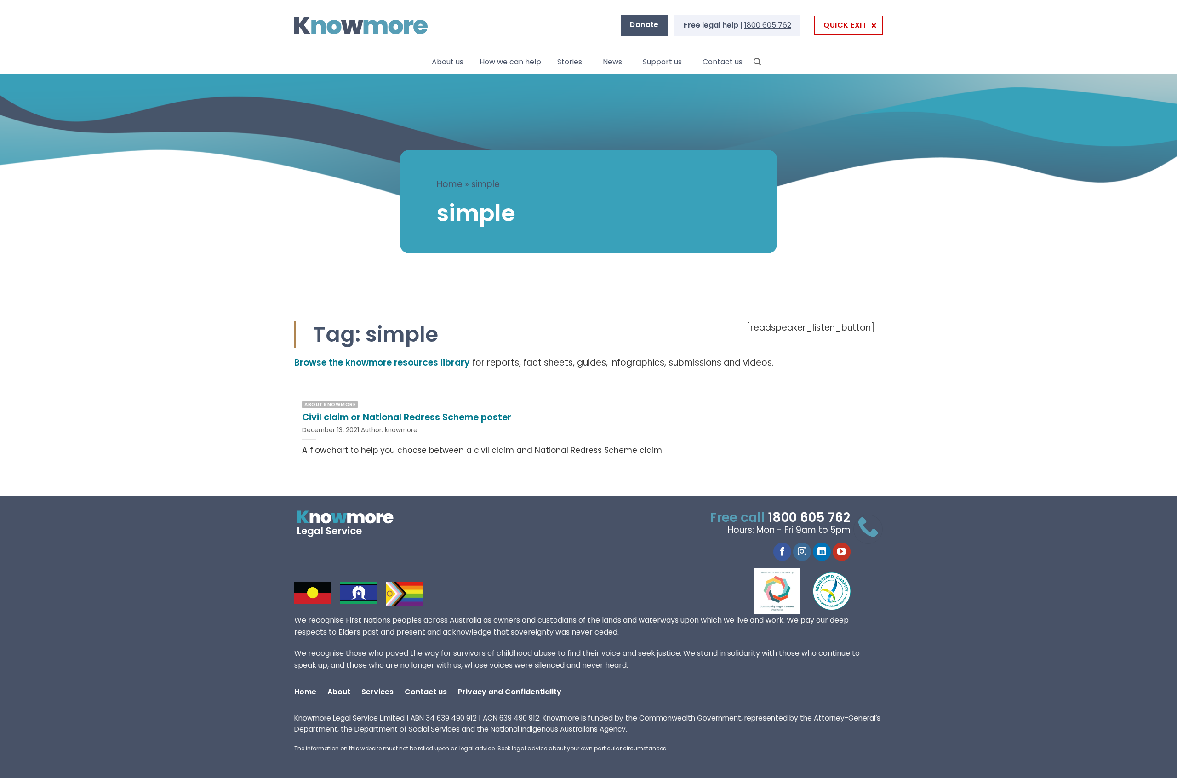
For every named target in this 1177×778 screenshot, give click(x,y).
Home (450, 184)
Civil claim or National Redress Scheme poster (406, 417)
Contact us (723, 62)
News (612, 62)
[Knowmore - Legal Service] (361, 25)
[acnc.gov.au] (832, 591)
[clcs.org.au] (784, 591)
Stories (569, 62)
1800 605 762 (767, 25)
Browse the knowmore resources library (382, 362)
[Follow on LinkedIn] (822, 552)
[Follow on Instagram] (802, 552)
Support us (662, 62)
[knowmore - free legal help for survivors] (350, 524)
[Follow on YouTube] (842, 552)
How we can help (510, 62)
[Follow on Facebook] (782, 552)
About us (447, 62)
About (338, 691)
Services (377, 691)
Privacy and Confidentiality (509, 691)
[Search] (757, 62)
